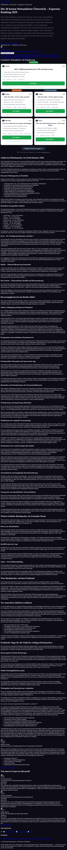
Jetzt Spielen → (33, 83)
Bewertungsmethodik (36, 838)
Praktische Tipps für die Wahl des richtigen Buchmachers (17, 58)
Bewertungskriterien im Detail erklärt (38, 55)
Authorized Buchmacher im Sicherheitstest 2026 (14, 55)
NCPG (30, 831)
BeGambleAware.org (45, 152)
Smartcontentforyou (6, 1)
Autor (2, 3)
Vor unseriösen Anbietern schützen (51, 56)
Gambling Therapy (9, 831)
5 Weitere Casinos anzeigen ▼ (34, 148)
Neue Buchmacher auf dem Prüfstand (30, 56)
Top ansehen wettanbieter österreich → (11, 43)
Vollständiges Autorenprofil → (9, 767)
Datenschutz (4, 838)
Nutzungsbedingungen (14, 838)
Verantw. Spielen (47, 838)
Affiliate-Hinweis (25, 838)
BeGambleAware (21, 831)
